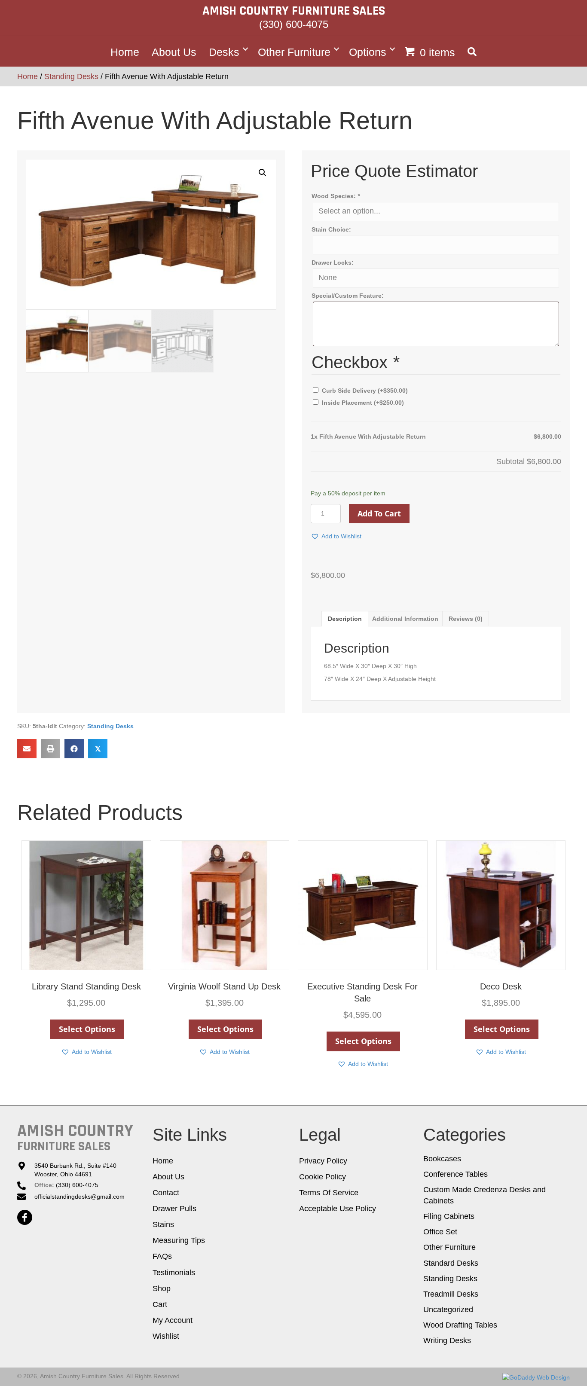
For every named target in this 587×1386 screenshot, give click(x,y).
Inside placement (363, 402)
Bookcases (442, 1158)
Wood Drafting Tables (460, 1325)
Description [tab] (345, 618)
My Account (173, 1320)
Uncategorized (448, 1309)
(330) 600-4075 (293, 24)
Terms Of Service (328, 1192)
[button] (472, 49)
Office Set (440, 1231)
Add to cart (379, 513)
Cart (160, 1304)
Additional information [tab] (405, 618)
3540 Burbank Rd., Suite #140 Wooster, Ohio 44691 (75, 1170)
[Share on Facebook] (74, 748)
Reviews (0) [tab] (466, 618)
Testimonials (174, 1272)
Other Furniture (294, 52)
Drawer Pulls (174, 1208)
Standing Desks (71, 76)
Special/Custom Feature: (348, 295)
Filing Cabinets (448, 1216)
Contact (166, 1192)
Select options (87, 1029)
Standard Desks (450, 1263)
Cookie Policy (322, 1176)
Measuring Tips (179, 1240)
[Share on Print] (50, 748)
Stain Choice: (331, 229)
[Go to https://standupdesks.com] (75, 1138)
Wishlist (166, 1336)
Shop (162, 1288)
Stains (163, 1224)
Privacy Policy (323, 1161)
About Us (174, 52)
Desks (224, 52)
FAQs (162, 1256)
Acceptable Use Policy (337, 1208)
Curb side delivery (365, 390)
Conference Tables (455, 1174)
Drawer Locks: (333, 262)
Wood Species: (336, 195)
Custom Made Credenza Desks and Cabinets (484, 1195)
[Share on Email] (27, 748)
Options (367, 52)
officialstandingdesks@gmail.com (80, 1196)
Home (124, 52)
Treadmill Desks (450, 1294)
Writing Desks (447, 1340)
